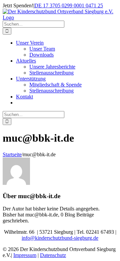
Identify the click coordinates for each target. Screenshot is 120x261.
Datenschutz (53, 255)
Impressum (24, 255)
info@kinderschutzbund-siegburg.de (60, 238)
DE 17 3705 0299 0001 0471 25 (68, 5)
